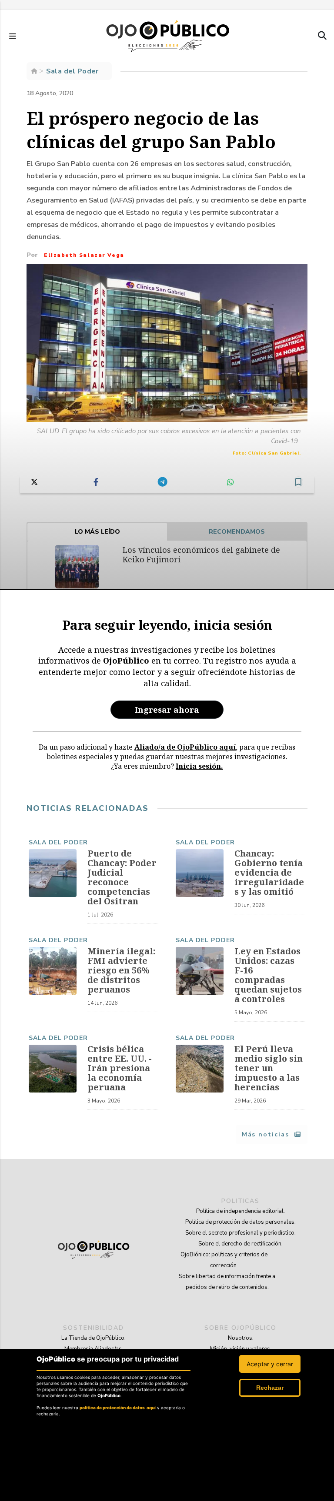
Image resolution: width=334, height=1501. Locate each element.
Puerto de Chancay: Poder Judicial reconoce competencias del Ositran (122, 877)
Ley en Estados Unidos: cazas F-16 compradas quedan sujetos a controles (268, 975)
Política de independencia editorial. (240, 1211)
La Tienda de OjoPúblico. (93, 1338)
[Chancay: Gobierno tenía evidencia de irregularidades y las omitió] (200, 873)
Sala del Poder (58, 842)
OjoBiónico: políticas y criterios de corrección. (223, 1260)
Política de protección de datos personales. (240, 1222)
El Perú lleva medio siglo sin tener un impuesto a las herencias (268, 1068)
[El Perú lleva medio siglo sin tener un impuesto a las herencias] (200, 1069)
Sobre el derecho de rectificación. (240, 1244)
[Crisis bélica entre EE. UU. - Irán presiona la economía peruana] (53, 1069)
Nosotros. (241, 1338)
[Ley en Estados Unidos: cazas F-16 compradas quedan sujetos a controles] (200, 971)
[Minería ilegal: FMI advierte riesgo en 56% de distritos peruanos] (53, 971)
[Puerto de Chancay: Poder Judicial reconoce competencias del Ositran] (53, 873)
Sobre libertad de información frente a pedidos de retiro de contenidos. (227, 1281)
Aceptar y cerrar (270, 1364)
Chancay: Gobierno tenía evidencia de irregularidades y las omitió (269, 872)
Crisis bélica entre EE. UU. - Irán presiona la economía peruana (119, 1068)
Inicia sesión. (199, 766)
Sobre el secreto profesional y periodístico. (240, 1233)
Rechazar (270, 1387)
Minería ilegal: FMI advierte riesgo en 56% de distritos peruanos (121, 970)
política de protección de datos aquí (118, 1407)
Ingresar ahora (167, 709)
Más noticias (267, 1134)
